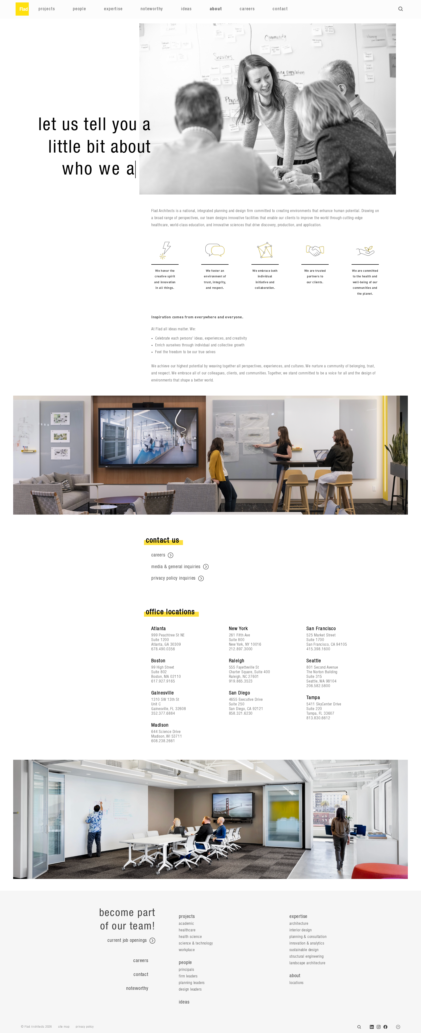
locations (296, 983)
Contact (280, 9)
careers (159, 555)
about (294, 975)
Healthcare (187, 930)
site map (63, 1026)
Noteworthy (152, 9)
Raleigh (237, 660)
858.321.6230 (241, 713)
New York (238, 628)
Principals (186, 970)
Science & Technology (196, 943)
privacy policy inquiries (174, 578)
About (216, 9)
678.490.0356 (163, 649)
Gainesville (162, 693)
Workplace (187, 950)
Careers (247, 9)
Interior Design (300, 930)
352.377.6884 (163, 713)
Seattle (313, 660)
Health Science (190, 937)
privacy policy (85, 1026)
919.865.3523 (241, 681)
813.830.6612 (318, 718)
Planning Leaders (192, 983)
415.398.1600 (318, 649)
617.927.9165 (163, 681)
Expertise (113, 9)
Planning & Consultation (307, 937)
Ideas (186, 9)
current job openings (127, 940)
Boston (158, 660)
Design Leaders (190, 989)
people (185, 962)
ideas (184, 1002)
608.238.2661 (163, 741)
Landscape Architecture (307, 963)
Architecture (298, 924)
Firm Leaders (188, 976)
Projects (46, 9)
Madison (160, 725)
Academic (186, 924)
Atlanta (158, 628)
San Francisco (321, 628)
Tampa (313, 697)
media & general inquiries (176, 567)
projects (187, 916)
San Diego (239, 693)
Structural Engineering (306, 956)
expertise (298, 916)
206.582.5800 (318, 686)
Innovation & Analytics (306, 943)
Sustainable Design (303, 950)
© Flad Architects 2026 (36, 1026)
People (79, 9)
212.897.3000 (241, 649)
